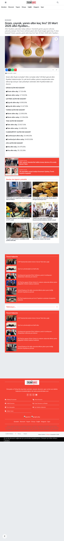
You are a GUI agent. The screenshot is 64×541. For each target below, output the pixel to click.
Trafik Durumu (10, 403)
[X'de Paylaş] (9, 70)
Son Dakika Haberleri (40, 407)
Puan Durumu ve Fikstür (41, 403)
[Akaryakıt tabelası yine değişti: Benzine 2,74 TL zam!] (18, 209)
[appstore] (27, 417)
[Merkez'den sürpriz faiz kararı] (45, 230)
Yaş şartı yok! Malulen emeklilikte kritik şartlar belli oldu (17, 239)
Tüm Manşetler (11, 407)
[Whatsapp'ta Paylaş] (12, 70)
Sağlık (30, 7)
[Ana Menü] (5, 2)
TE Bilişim (47, 434)
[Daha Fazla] (15, 70)
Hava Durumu (38, 399)
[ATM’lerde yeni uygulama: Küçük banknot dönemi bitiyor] (18, 189)
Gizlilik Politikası (9, 433)
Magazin (36, 7)
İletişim (25, 433)
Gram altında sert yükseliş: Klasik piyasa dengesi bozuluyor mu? (45, 198)
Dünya (24, 7)
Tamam (6, 440)
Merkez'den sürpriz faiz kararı (41, 239)
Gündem (3, 7)
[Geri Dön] (4, 536)
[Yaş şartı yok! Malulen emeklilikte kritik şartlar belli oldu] (18, 230)
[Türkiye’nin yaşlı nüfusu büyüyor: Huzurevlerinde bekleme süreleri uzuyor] (45, 209)
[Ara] (57, 2)
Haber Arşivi (10, 411)
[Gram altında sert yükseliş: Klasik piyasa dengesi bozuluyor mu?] (45, 189)
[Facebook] (27, 394)
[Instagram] (33, 394)
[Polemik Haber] (31, 2)
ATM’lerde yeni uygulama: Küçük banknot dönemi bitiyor (18, 198)
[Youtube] (36, 394)
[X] (30, 394)
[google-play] (35, 417)
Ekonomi (11, 7)
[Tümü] (57, 307)
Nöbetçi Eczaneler (11, 399)
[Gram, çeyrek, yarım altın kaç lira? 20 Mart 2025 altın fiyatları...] (32, 52)
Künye (19, 433)
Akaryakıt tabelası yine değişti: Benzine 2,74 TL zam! (18, 219)
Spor (42, 7)
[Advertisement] (32, 365)
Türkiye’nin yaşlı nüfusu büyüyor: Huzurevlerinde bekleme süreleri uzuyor (44, 219)
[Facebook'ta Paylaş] (7, 70)
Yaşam (18, 7)
